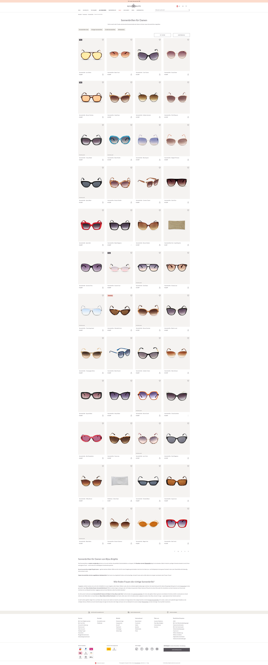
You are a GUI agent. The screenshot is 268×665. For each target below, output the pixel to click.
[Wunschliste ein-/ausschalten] (103, 39)
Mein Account (81, 629)
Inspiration (140, 10)
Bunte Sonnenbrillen (83, 569)
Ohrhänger (118, 629)
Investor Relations (158, 621)
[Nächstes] (188, 551)
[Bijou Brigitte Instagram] (146, 649)
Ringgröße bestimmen (83, 634)
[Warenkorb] (189, 6)
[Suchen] (189, 10)
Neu (79, 10)
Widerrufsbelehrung (178, 632)
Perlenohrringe (119, 621)
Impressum (175, 630)
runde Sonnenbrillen (138, 594)
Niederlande (138, 629)
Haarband (118, 627)
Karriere (156, 627)
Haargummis (119, 623)
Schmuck (85, 10)
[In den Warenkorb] (103, 74)
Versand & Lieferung (83, 625)
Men (133, 10)
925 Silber (94, 10)
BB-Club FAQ (81, 623)
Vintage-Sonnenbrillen (153, 599)
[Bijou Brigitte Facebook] (141, 649)
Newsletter (81, 632)
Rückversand (81, 627)
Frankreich (137, 623)
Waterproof (112, 10)
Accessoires (102, 10)
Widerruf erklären (177, 634)
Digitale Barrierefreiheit (178, 636)
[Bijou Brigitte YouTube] (157, 649)
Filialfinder (99, 623)
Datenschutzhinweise (178, 625)
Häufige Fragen (81, 630)
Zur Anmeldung (177, 649)
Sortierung (181, 35)
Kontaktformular (101, 621)
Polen (136, 630)
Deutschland (138, 621)
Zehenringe (119, 630)
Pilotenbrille (148, 563)
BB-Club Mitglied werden (84, 621)
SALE (120, 10)
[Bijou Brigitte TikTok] (136, 649)
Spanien (137, 627)
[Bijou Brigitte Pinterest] (152, 649)
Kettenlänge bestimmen (84, 636)
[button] (182, 6)
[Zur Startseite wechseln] (134, 5)
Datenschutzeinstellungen (179, 638)
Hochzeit (126, 10)
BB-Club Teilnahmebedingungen (181, 623)
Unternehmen (157, 625)
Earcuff (118, 625)
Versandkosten (137, 662)
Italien (136, 625)
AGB (174, 621)
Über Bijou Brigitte (158, 623)
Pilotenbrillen (145, 601)
